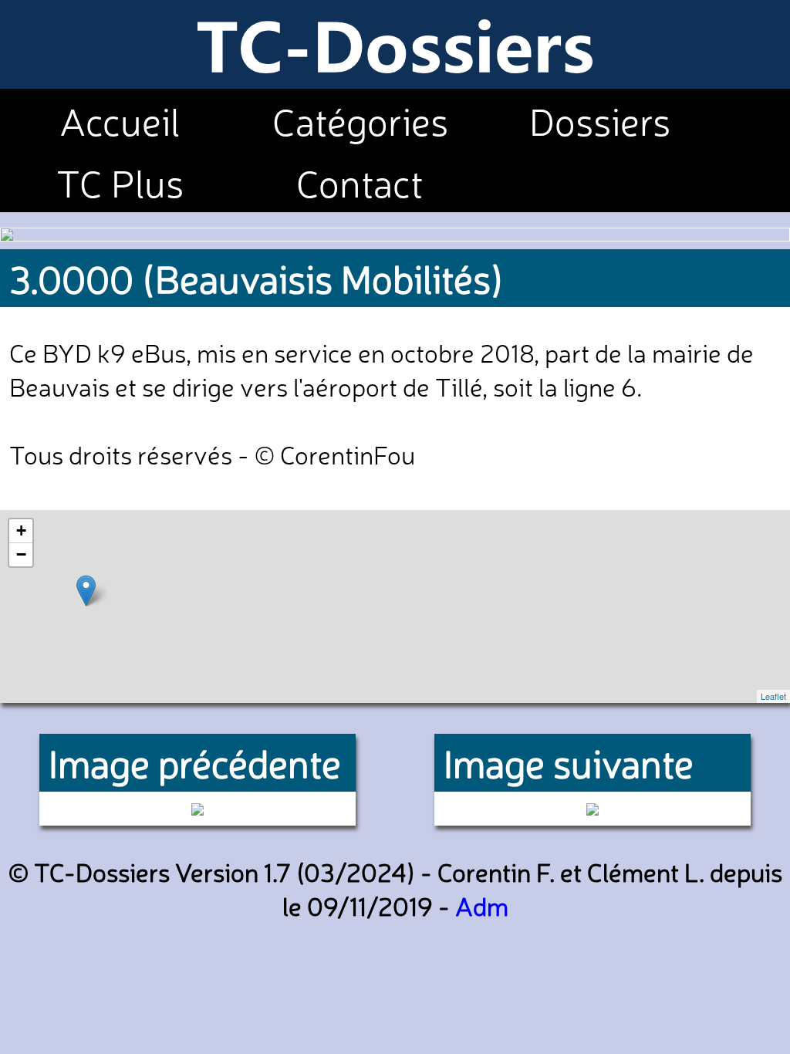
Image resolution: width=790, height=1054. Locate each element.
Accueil (120, 119)
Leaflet (773, 696)
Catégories (360, 119)
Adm (481, 905)
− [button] (21, 554)
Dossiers (599, 119)
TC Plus (120, 181)
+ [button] (21, 530)
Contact (360, 181)
